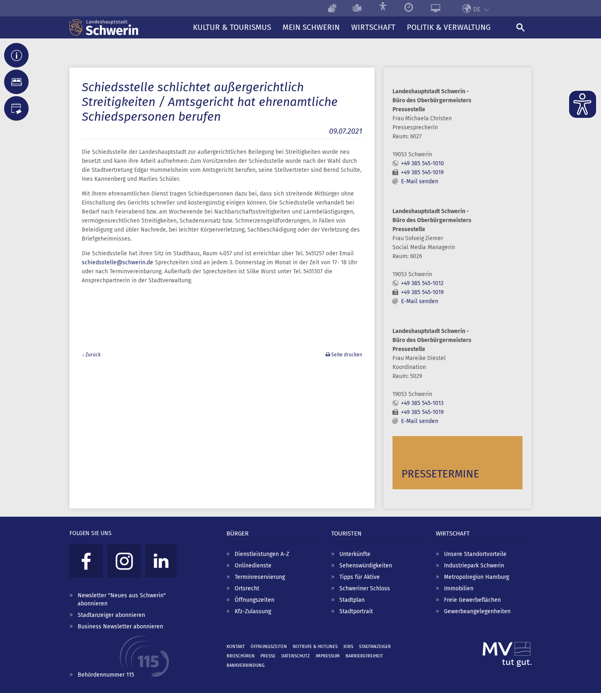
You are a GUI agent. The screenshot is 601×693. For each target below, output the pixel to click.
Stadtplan (352, 599)
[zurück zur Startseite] (128, 27)
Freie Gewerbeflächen (472, 599)
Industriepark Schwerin (474, 565)
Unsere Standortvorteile (475, 554)
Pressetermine (440, 474)
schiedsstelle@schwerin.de (117, 262)
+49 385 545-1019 (422, 172)
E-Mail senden (419, 181)
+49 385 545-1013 (422, 403)
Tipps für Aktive (359, 577)
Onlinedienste (253, 565)
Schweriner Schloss (364, 588)
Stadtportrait (356, 611)
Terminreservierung (260, 577)
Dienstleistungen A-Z (262, 554)
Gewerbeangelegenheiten (477, 611)
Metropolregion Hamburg (476, 577)
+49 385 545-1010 (422, 163)
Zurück (93, 355)
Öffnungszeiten (254, 599)
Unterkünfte (354, 554)
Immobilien (458, 588)
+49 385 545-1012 (422, 283)
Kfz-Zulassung (253, 611)
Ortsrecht (247, 588)
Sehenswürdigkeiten (365, 565)
